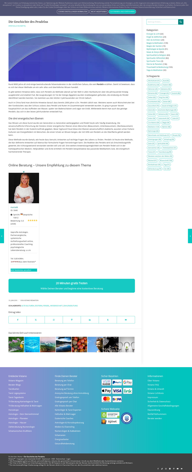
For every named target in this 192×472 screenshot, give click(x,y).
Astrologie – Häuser (17, 422)
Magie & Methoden (155, 43)
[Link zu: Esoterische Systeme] (48, 344)
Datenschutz (60, 459)
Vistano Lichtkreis (156, 393)
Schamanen (60, 435)
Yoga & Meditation (155, 70)
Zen (167, 169)
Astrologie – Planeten (18, 418)
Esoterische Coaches (64, 418)
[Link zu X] (170, 469)
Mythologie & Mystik (155, 49)
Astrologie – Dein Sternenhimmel (23, 414)
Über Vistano (153, 380)
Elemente (152, 93)
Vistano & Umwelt (156, 389)
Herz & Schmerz (154, 40)
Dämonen (153, 89)
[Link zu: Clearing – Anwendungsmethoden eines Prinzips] (32, 344)
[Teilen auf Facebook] (18, 319)
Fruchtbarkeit (154, 101)
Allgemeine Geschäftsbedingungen (163, 405)
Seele (151, 144)
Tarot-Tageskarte (16, 397)
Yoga (167, 165)
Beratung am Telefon (64, 380)
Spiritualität (163, 144)
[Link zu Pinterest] (174, 469)
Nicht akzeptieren (99, 11)
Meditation (153, 127)
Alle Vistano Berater (64, 405)
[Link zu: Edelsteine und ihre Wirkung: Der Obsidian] (111, 344)
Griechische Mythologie (167, 110)
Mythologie (153, 131)
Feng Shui (163, 97)
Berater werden (155, 418)
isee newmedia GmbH (33, 459)
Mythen (166, 127)
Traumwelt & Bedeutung (157, 67)
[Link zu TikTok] (162, 469)
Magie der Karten (154, 46)
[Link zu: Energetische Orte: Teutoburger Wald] (63, 344)
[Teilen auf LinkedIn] (90, 319)
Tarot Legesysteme (17, 393)
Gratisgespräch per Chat (66, 401)
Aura (166, 81)
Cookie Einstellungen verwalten (72, 11)
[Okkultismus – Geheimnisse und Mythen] (190, 236)
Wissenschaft (56, 306)
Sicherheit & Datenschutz (159, 401)
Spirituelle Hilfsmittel (17, 26)
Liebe (175, 118)
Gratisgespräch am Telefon (67, 397)
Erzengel (164, 93)
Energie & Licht (153, 34)
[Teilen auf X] (36, 319)
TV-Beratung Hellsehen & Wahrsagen (25, 405)
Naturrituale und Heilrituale (158, 135)
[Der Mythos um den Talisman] (2, 236)
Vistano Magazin (16, 380)
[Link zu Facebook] (158, 469)
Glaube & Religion (169, 106)
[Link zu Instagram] (166, 469)
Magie (165, 123)
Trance (151, 152)
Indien (151, 118)
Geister (166, 101)
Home (20, 457)
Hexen (174, 114)
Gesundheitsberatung (64, 443)
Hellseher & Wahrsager (65, 414)
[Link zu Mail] (182, 469)
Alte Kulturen (27, 306)
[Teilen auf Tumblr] (108, 319)
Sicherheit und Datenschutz (165, 7)
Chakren (166, 85)
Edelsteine (165, 89)
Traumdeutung (164, 152)
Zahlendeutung (70, 306)
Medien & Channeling (64, 427)
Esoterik (38, 306)
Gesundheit (153, 106)
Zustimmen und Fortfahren (122, 11)
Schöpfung (169, 139)
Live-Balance (153, 123)
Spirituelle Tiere (154, 61)
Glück (151, 110)
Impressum (153, 397)
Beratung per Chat (63, 385)
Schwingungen (154, 139)
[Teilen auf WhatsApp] (54, 319)
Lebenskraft (163, 118)
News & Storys (153, 52)
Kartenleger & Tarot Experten (68, 410)
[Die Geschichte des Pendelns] (71, 57)
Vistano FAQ (153, 385)
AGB (53, 459)
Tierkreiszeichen (169, 148)
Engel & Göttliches (154, 37)
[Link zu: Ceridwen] (16, 344)
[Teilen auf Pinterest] (72, 319)
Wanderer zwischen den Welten (160, 156)
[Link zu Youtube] (178, 469)
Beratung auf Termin (64, 389)
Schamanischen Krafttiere (20, 431)
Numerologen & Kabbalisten (68, 431)
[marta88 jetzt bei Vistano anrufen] (24, 187)
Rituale (176, 135)
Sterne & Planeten (154, 64)
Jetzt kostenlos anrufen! (21, 270)
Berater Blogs (14, 385)
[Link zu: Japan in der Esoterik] (79, 344)
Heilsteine (163, 114)
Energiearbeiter (62, 439)
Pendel (46, 306)
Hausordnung (154, 410)
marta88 (14, 207)
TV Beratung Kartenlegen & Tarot (23, 401)
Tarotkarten (13, 389)
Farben (152, 97)
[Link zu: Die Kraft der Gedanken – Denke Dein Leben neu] (127, 344)
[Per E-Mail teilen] (126, 319)
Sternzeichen (153, 148)
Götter (151, 114)
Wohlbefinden (154, 165)
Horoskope (13, 410)
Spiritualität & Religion (156, 55)
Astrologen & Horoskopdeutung (69, 422)
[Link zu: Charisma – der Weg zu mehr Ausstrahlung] (95, 344)
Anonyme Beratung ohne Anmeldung (72, 393)
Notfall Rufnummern (157, 414)
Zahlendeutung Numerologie (21, 427)
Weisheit (152, 160)
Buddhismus (153, 85)
